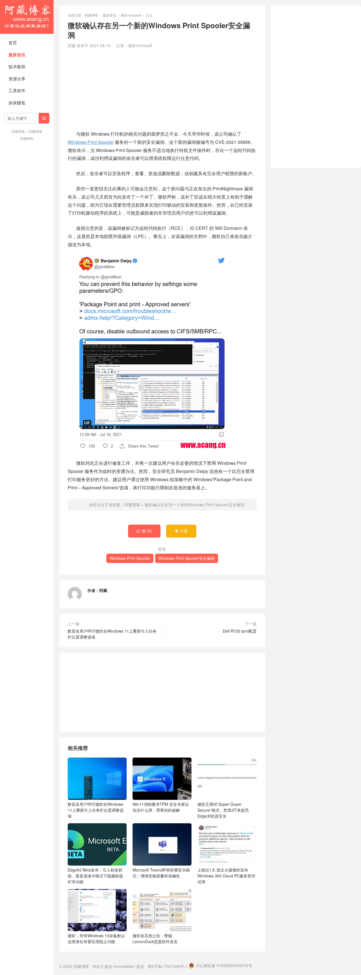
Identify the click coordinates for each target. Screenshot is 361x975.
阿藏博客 (27, 17)
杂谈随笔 (16, 102)
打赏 (181, 531)
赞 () (144, 531)
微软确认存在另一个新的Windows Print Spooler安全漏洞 (194, 504)
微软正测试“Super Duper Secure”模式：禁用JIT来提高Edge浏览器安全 (223, 810)
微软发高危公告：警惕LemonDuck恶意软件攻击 (155, 938)
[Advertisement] (162, 92)
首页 (12, 42)
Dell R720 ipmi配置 (240, 631)
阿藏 (103, 590)
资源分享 (16, 79)
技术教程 (16, 66)
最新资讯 (16, 55)
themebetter (124, 966)
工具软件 (16, 90)
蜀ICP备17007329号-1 (168, 966)
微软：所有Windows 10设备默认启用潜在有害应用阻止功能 (96, 938)
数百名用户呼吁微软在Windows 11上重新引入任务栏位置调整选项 (112, 634)
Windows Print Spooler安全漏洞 (187, 558)
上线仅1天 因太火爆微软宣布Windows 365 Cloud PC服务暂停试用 (226, 875)
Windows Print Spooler (91, 142)
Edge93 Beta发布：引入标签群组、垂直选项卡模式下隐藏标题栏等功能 (95, 875)
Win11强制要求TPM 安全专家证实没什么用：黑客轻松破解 (161, 807)
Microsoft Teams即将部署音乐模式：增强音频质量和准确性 (161, 873)
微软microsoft (131, 15)
